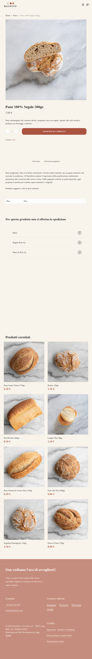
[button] (87, 5)
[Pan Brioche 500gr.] (24, 414)
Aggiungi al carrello (54, 131)
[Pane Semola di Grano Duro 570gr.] (24, 467)
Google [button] (50, 609)
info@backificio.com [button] (14, 610)
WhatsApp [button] (76, 605)
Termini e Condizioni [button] (66, 630)
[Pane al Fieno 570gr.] (68, 519)
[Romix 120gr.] (68, 362)
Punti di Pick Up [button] (19, 252)
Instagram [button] (51, 605)
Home (7, 15)
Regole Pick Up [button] (19, 242)
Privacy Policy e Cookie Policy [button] (59, 635)
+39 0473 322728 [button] (13, 605)
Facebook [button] (63, 605)
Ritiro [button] (15, 233)
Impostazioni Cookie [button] (55, 641)
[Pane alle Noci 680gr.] (68, 467)
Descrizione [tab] (36, 161)
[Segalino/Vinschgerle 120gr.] (24, 519)
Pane (15, 15)
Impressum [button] (51, 630)
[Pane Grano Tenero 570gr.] (24, 362)
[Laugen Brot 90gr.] (68, 414)
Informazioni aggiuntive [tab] (52, 161)
